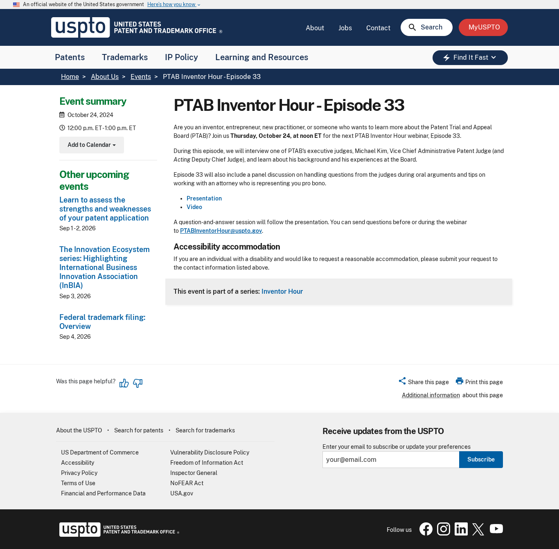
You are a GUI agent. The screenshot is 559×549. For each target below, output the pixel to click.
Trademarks (125, 57)
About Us (105, 77)
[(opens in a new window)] (442, 533)
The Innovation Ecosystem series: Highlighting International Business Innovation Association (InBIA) (104, 267)
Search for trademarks (205, 430)
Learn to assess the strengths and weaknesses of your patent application (105, 209)
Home (70, 77)
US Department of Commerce (100, 452)
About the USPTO (79, 430)
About (315, 28)
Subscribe (481, 459)
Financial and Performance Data (103, 493)
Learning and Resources (261, 57)
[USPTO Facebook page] (424, 533)
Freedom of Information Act (206, 462)
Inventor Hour (282, 291)
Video (194, 207)
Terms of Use (78, 483)
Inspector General (193, 473)
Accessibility (77, 462)
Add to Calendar (90, 146)
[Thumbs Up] (124, 383)
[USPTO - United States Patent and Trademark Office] (117, 534)
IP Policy (181, 57)
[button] (423, 383)
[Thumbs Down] (137, 383)
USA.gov (181, 493)
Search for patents (138, 430)
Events (141, 77)
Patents (70, 57)
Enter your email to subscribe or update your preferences (396, 447)
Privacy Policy (79, 473)
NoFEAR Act (186, 483)
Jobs (345, 28)
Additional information (431, 395)
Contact (378, 28)
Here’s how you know (174, 4)
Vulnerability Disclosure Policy (209, 452)
